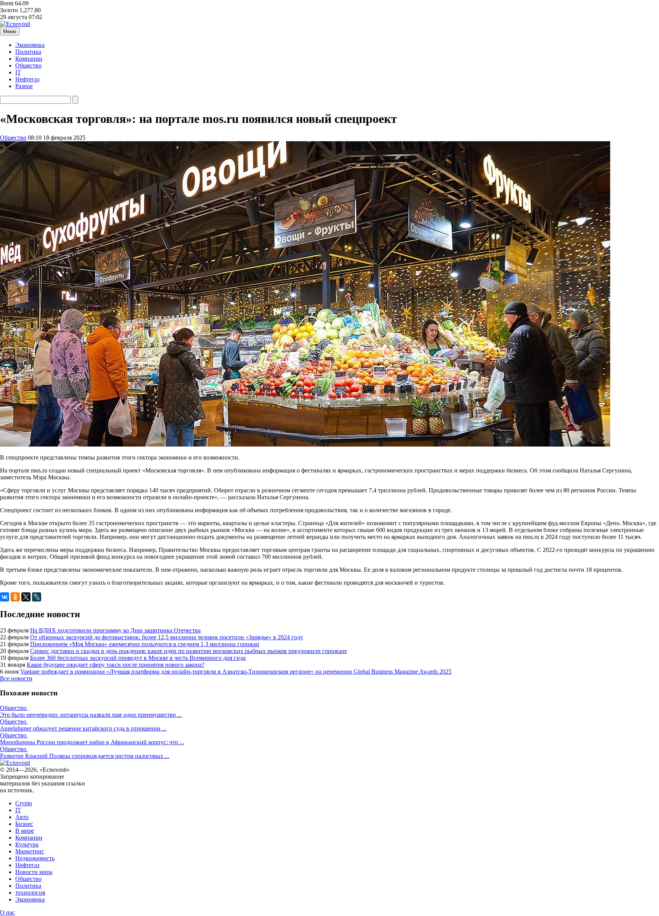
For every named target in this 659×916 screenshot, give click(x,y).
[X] (26, 597)
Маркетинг (29, 851)
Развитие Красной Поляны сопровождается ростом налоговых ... (84, 756)
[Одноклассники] (15, 597)
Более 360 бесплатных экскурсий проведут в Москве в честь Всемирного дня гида (138, 658)
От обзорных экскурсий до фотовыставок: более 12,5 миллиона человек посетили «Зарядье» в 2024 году (166, 637)
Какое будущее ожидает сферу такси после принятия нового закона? (115, 664)
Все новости (16, 678)
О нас (7, 912)
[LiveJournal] (36, 597)
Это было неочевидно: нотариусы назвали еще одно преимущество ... (91, 714)
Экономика (30, 45)
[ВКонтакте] (4, 597)
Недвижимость (35, 858)
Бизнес (24, 824)
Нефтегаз (27, 79)
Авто (22, 817)
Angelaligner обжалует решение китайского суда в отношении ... (83, 728)
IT (18, 72)
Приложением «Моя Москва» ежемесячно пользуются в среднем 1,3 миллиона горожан (144, 644)
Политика (28, 51)
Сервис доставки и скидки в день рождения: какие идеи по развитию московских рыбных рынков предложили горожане (188, 651)
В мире (24, 830)
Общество (28, 65)
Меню (9, 31)
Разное (24, 86)
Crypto (23, 803)
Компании (28, 58)
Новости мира (33, 872)
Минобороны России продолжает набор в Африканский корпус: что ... (92, 742)
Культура (27, 844)
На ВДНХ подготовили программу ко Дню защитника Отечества (115, 630)
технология (30, 892)
